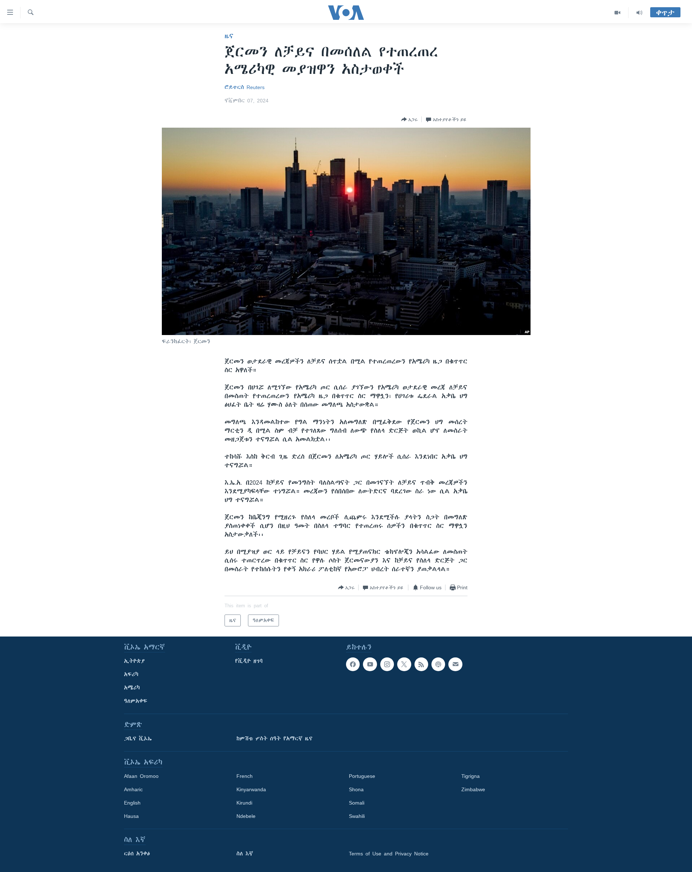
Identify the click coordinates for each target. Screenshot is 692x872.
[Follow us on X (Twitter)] (404, 664)
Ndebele (246, 816)
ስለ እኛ (244, 853)
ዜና (229, 36)
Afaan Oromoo (141, 776)
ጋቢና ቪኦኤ (138, 738)
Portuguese (362, 776)
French (244, 776)
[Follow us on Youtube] (370, 664)
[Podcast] (438, 664)
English (132, 803)
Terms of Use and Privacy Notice (389, 853)
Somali (356, 803)
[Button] (409, 119)
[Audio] (639, 12)
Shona (356, 789)
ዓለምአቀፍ (135, 701)
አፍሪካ (131, 674)
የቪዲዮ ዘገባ (249, 661)
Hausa (131, 816)
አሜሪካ (132, 687)
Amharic (133, 789)
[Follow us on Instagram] (387, 664)
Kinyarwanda (251, 789)
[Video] (618, 12)
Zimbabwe (473, 789)
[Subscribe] (455, 664)
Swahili (357, 816)
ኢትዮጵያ (134, 661)
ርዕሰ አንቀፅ (137, 853)
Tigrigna (470, 776)
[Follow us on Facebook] (353, 664)
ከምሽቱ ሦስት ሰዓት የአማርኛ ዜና (274, 738)
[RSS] (421, 664)
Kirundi (244, 803)
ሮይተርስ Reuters (245, 87)
